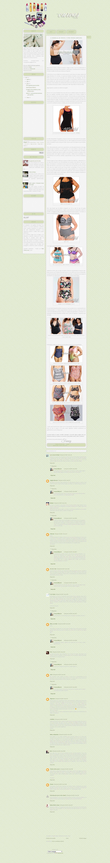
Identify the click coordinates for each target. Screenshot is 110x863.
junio (28, 83)
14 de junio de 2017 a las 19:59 (70, 664)
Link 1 (62, 204)
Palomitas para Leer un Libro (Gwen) (58, 795)
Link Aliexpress (68, 304)
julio (28, 81)
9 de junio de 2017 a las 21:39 (59, 652)
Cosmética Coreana (32, 142)
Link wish (60, 304)
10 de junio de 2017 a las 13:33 (65, 734)
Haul (25, 142)
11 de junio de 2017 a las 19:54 (70, 468)
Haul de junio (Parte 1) (31, 87)
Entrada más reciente (50, 838)
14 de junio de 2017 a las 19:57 (70, 613)
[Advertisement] (32, 127)
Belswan (52, 503)
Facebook (61, 32)
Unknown (52, 534)
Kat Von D (27, 144)
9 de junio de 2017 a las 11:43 (63, 569)
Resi (51, 751)
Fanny (30, 67)
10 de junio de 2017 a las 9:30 (61, 719)
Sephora (25, 145)
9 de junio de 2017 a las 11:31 (60, 503)
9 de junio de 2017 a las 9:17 (64, 480)
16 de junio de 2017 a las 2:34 (72, 795)
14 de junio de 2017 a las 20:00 (70, 687)
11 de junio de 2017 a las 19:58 (70, 491)
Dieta (38, 142)
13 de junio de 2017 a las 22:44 (60, 784)
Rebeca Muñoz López (54, 805)
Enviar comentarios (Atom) (58, 841)
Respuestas (54, 466)
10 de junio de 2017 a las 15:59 (58, 751)
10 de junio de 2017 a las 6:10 (61, 698)
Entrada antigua (82, 838)
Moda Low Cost (63, 445)
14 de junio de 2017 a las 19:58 (70, 640)
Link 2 (69, 204)
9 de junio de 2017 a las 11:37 (61, 534)
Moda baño (56, 445)
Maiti (43, 248)
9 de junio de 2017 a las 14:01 (62, 594)
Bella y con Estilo (53, 624)
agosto (28, 79)
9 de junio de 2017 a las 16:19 (64, 624)
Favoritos (42, 142)
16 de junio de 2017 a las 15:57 (66, 805)
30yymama (52, 698)
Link (65, 241)
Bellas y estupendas (54, 734)
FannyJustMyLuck (60, 444)
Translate (60, 853)
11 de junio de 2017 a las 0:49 (66, 769)
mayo (28, 97)
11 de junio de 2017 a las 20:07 (70, 552)
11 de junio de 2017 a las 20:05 (70, 518)
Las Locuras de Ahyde (54, 455)
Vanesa (51, 784)
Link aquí (77, 132)
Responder (52, 463)
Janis (51, 674)
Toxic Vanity (52, 594)
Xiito (51, 652)
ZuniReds (52, 719)
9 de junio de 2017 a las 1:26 (66, 455)
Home (51, 32)
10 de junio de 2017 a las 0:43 (59, 674)
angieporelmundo (54, 480)
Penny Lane (32, 68)
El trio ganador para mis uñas (32, 85)
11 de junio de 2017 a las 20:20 (70, 582)
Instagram (71, 32)
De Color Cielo (53, 569)
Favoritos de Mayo (32, 172)
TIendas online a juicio (55, 769)
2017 (26, 77)
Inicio (67, 838)
